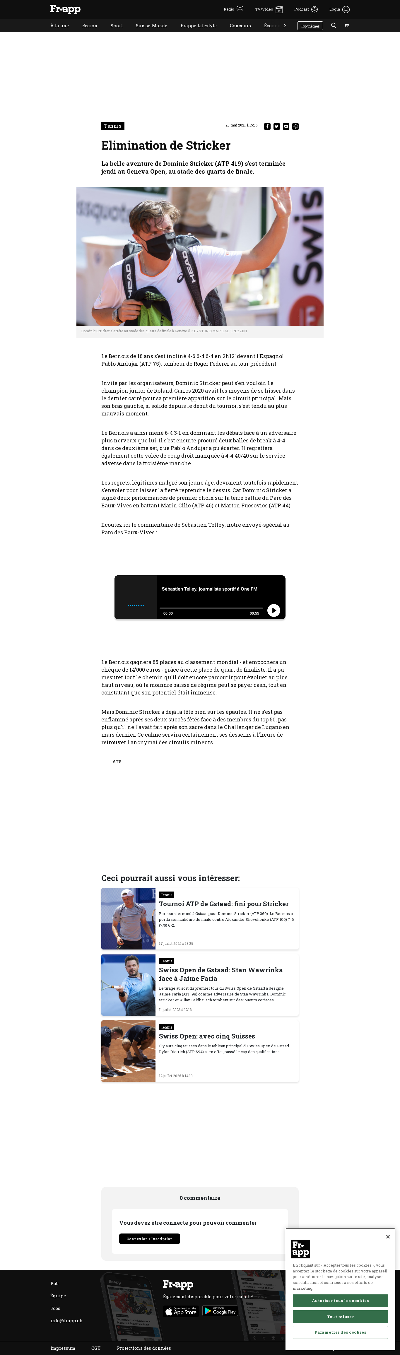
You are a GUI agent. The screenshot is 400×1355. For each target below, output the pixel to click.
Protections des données (144, 1348)
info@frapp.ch (66, 1320)
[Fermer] (388, 1236)
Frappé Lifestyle (194, 33)
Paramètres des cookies (340, 1332)
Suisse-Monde (147, 33)
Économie (270, 33)
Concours (236, 33)
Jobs (55, 1308)
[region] (340, 1289)
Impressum (62, 1348)
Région (85, 33)
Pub (54, 1283)
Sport (112, 33)
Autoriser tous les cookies (340, 1300)
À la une (55, 33)
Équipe (58, 1295)
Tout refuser (340, 1316)
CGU (96, 1348)
